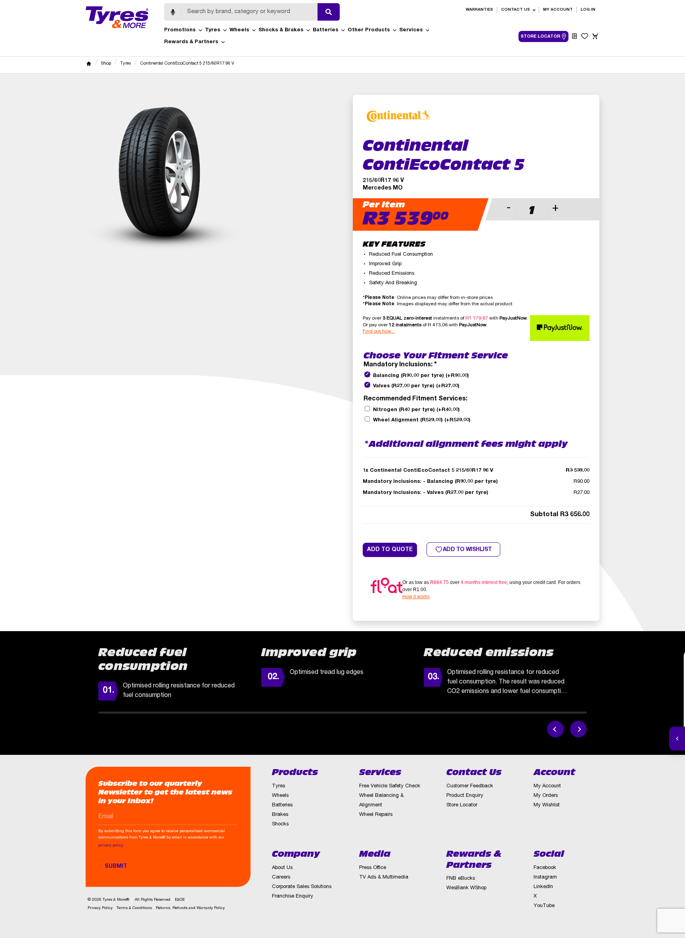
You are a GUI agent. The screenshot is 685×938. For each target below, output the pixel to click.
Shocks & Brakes (280, 30)
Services (411, 30)
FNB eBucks (460, 878)
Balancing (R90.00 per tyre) (421, 376)
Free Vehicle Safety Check (389, 786)
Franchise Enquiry (292, 896)
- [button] (509, 208)
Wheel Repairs (375, 814)
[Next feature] (578, 729)
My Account (558, 10)
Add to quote (390, 550)
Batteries (325, 30)
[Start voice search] (173, 12)
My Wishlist (547, 805)
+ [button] (555, 208)
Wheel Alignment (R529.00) (422, 420)
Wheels (239, 30)
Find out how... (379, 331)
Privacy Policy (100, 908)
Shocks (280, 824)
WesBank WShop (466, 888)
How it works (416, 596)
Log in (588, 10)
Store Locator (461, 805)
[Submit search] (329, 12)
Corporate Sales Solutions (301, 887)
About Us (282, 868)
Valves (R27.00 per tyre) (416, 386)
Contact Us (515, 10)
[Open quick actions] (677, 738)
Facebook (545, 868)
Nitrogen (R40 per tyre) (416, 410)
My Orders (546, 795)
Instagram (545, 877)
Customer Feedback (469, 786)
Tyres (212, 30)
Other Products (369, 30)
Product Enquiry (464, 795)
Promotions (179, 30)
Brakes (280, 814)
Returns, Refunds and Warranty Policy (190, 908)
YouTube (544, 906)
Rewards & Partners (191, 42)
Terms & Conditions (134, 908)
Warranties (479, 10)
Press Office (372, 868)
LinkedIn (543, 887)
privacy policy (110, 846)
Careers (281, 877)
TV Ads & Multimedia (383, 877)
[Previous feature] (555, 729)
